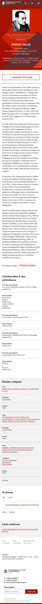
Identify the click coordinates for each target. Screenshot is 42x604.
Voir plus (5, 480)
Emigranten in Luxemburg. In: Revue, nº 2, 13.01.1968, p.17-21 (20, 390)
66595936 (6, 543)
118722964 (17, 543)
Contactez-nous (21, 39)
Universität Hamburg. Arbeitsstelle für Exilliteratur (22, 505)
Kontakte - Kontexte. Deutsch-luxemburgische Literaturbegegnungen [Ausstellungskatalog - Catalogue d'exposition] (18, 450)
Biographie (6, 90)
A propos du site (10, 599)
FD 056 (11, 512)
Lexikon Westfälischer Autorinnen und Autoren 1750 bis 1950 (20, 530)
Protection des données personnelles (17, 601)
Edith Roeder (26, 127)
